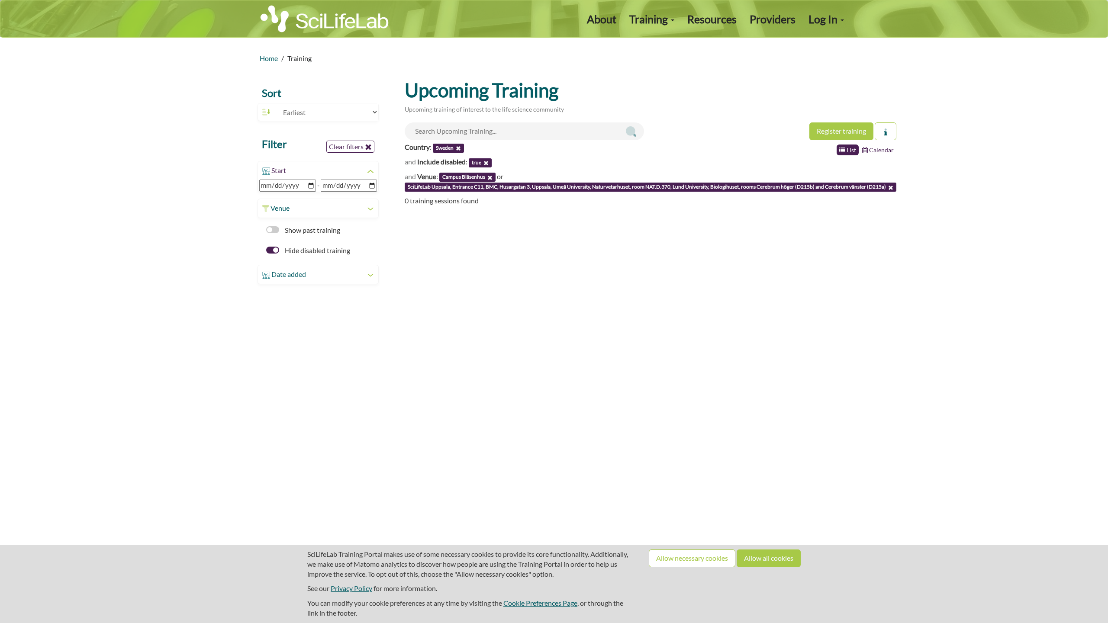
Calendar (881, 150)
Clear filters (347, 146)
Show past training (311, 230)
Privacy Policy (351, 588)
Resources (712, 19)
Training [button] (649, 19)
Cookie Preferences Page (540, 603)
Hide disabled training (316, 250)
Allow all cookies (768, 558)
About (601, 19)
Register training (841, 131)
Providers (773, 19)
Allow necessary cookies (692, 558)
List (850, 150)
